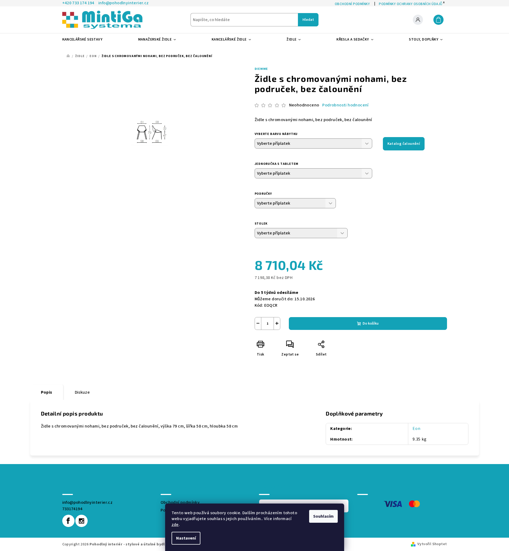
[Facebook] (68, 521)
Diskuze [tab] (82, 392)
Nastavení (186, 538)
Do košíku (371, 323)
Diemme (261, 69)
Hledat (308, 19)
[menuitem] (84, 39)
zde (175, 525)
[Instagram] (81, 521)
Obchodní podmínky (180, 502)
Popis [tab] (46, 392)
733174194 (72, 509)
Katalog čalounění (403, 143)
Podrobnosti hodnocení (345, 105)
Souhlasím (323, 516)
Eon (416, 429)
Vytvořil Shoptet (432, 544)
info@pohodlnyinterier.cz (87, 502)
